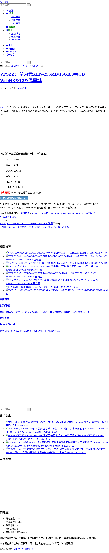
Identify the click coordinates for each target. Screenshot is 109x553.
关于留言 (10, 54)
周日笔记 (4, 2)
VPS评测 (15, 23)
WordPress (16, 39)
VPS (25, 66)
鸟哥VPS (11, 217)
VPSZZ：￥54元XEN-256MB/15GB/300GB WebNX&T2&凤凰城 (63, 213)
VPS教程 (15, 20)
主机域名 (15, 33)
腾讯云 (10, 45)
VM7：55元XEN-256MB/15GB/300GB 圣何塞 (85, 253)
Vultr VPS (11, 51)
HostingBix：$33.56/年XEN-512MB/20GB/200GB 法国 (26, 223)
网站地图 (29, 549)
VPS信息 (15, 16)
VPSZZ (3, 107)
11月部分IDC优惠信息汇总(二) (63, 287)
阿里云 (10, 48)
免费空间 (15, 37)
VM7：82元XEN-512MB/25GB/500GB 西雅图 (85, 263)
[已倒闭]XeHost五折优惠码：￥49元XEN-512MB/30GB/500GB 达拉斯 (34, 227)
